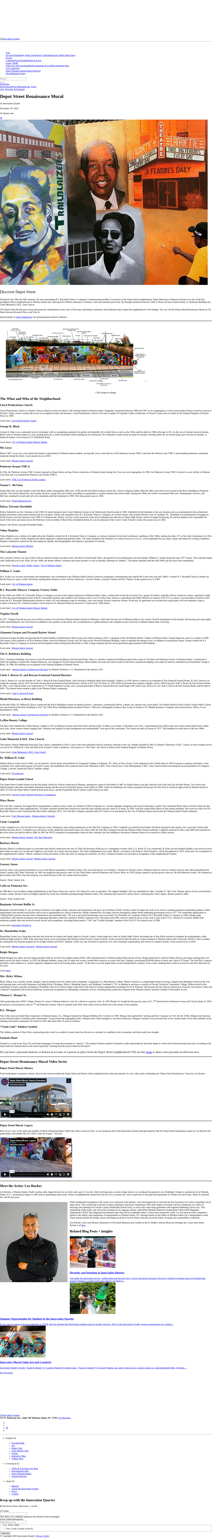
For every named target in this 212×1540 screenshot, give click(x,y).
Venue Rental (20, 60)
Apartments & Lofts (43, 65)
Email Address (11, 1519)
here (83, 1225)
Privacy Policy (42, 1536)
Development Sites (60, 65)
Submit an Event (33, 60)
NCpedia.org (18, 773)
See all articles (6, 1373)
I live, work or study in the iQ (19, 1528)
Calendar (10, 60)
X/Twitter (4, 1511)
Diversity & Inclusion (15, 89)
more (8, 970)
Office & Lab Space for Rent (25, 1468)
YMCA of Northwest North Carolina (28, 479)
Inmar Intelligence (24, 317)
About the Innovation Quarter (25, 1489)
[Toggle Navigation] (156, 39)
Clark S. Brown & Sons (22, 693)
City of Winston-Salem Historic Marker (29, 442)
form (149, 1052)
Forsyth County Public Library (26, 565)
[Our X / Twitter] (7, 1428)
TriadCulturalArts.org (21, 501)
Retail (31, 65)
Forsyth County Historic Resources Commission (34, 794)
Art (47, 55)
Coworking (23, 65)
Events (9, 58)
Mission (14, 73)
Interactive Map (56, 55)
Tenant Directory (33, 71)
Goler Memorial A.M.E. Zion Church (29, 752)
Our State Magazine (43, 837)
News (8, 73)
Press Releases (18, 86)
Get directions (64, 1418)
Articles (8, 86)
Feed (2, 86)
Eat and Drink (12, 55)
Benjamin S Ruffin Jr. (21, 925)
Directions (4, 84)
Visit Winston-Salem (21, 816)
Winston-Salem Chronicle (43, 816)
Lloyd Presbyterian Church (24, 421)
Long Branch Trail (37, 55)
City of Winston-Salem (51, 565)
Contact (21, 73)
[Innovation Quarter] (77, 39)
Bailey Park (24, 55)
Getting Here (69, 55)
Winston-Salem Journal (22, 461)
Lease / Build (12, 63)
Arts (2, 89)
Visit (8, 52)
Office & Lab (12, 65)
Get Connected (12, 68)
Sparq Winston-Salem (16, 71)
